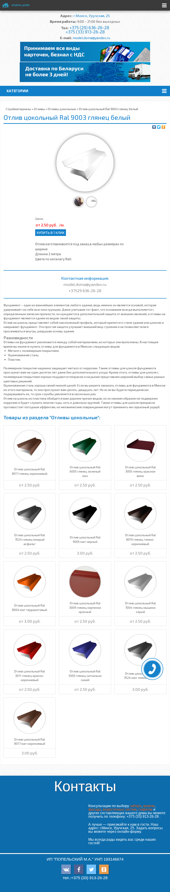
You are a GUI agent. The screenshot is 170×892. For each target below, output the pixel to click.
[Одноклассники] (163, 127)
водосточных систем (120, 809)
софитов (145, 809)
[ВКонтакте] (154, 127)
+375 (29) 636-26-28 (89, 27)
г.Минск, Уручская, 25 (91, 15)
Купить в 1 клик (50, 232)
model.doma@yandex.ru (91, 38)
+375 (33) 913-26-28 (85, 31)
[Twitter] (158, 127)
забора (135, 806)
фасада (94, 809)
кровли (149, 806)
